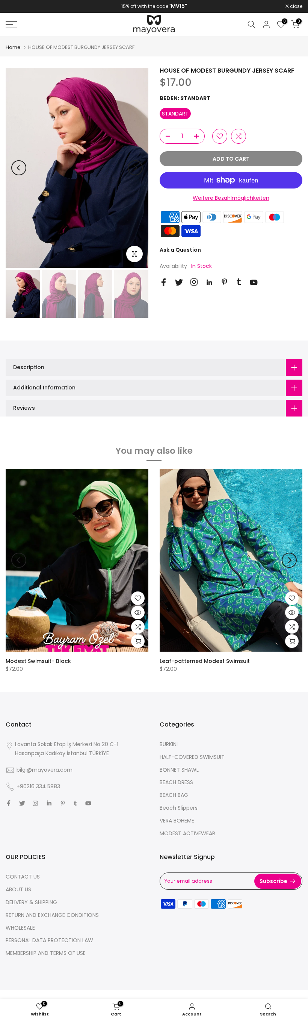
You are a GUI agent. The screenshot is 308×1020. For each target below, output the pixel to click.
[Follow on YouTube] (254, 282)
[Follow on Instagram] (194, 282)
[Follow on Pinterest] (224, 282)
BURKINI (169, 744)
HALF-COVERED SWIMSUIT (192, 757)
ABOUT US (18, 889)
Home (13, 47)
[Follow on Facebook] (164, 282)
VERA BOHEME (177, 820)
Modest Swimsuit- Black (38, 660)
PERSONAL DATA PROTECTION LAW (49, 940)
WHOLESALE (20, 928)
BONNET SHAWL (179, 770)
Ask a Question (180, 250)
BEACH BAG (174, 795)
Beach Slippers (179, 808)
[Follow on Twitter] (179, 282)
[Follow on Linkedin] (209, 282)
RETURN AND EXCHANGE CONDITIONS (52, 915)
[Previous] (18, 167)
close (16, 6)
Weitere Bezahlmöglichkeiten (231, 198)
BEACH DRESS (176, 782)
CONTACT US (23, 876)
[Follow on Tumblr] (239, 281)
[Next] (135, 167)
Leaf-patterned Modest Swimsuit (205, 660)
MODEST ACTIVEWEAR (187, 833)
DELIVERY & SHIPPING (31, 902)
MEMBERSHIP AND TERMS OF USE (46, 953)
